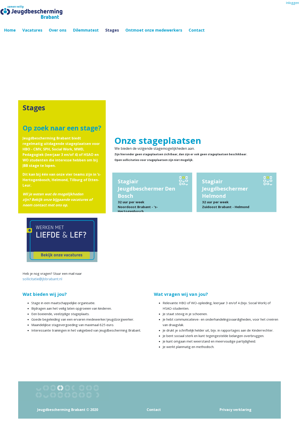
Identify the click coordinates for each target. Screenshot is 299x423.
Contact (197, 30)
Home (10, 30)
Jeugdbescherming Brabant (61, 409)
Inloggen (292, 2)
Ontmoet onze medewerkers (153, 30)
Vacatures (32, 30)
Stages (112, 30)
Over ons (57, 30)
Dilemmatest (86, 30)
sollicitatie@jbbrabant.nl (42, 279)
